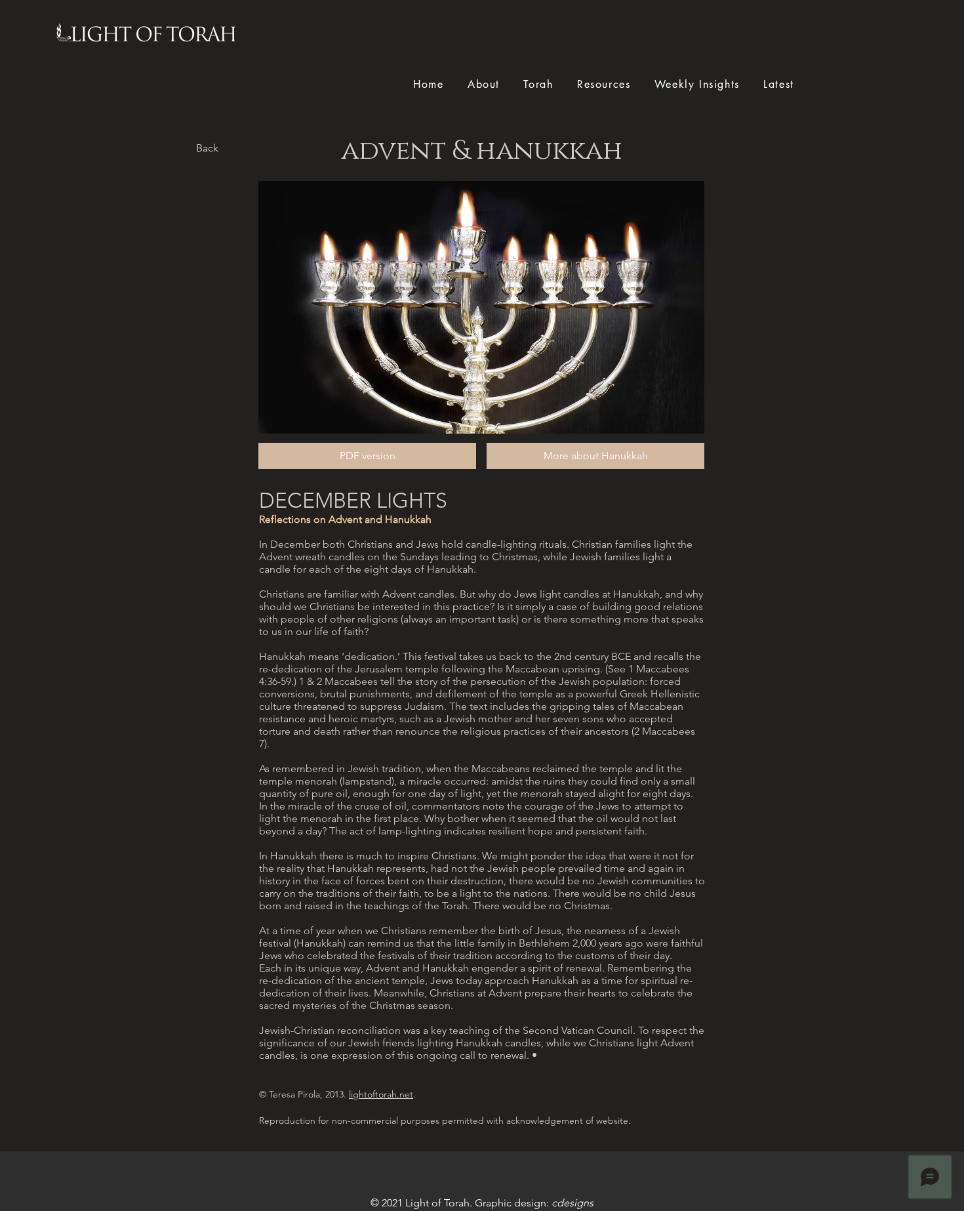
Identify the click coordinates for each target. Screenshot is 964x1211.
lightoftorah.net (381, 1094)
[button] (595, 456)
